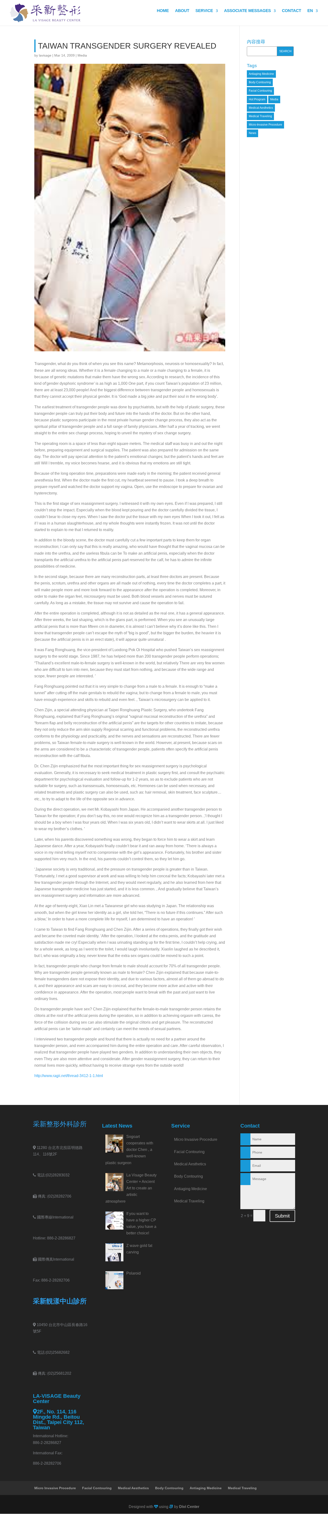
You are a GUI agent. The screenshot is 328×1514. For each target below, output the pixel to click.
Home (163, 11)
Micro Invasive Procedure (195, 1139)
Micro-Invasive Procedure (265, 124)
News (252, 133)
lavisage (45, 55)
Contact (291, 11)
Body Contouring (260, 82)
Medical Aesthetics (261, 107)
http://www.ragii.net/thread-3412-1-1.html (68, 1076)
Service (204, 11)
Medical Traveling (260, 116)
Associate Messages (247, 11)
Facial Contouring (260, 90)
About (182, 11)
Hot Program (257, 99)
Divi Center (189, 1507)
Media (82, 55)
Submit (282, 1216)
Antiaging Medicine (261, 74)
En (310, 11)
